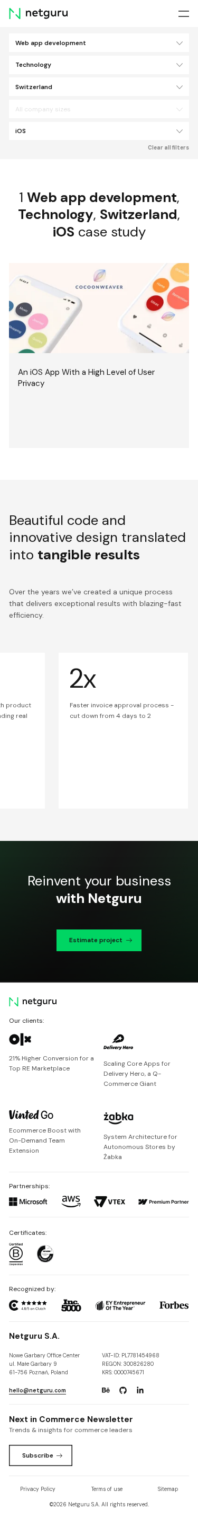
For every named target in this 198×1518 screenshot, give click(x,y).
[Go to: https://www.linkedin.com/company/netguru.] (140, 1390)
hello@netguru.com (37, 1390)
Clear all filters (168, 147)
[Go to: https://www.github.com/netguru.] (123, 1390)
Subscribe (37, 1455)
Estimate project (95, 940)
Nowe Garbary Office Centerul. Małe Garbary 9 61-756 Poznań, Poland (44, 1364)
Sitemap (168, 1489)
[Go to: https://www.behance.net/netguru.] (105, 1390)
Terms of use (106, 1489)
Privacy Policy (37, 1489)
